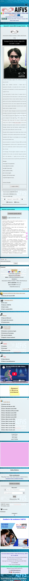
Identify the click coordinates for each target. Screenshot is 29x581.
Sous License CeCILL (14, 578)
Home (5, 0)
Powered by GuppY (4, 577)
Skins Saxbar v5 (6, 578)
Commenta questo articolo (14, 213)
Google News (15, 434)
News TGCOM (14, 439)
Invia (14, 496)
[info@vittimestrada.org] (9, 570)
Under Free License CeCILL (19, 577)
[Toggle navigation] (26, 5)
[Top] (27, 233)
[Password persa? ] (14, 499)
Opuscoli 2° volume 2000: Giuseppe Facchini (15, 26)
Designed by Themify (23, 578)
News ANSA (14, 437)
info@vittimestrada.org (15, 286)
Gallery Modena (14, 470)
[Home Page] (14, 9)
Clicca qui (19, 282)
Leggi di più (25, 288)
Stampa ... (17, 202)
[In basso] (27, 239)
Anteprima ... (11, 202)
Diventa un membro (14, 483)
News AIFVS (14, 436)
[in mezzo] (27, 236)
